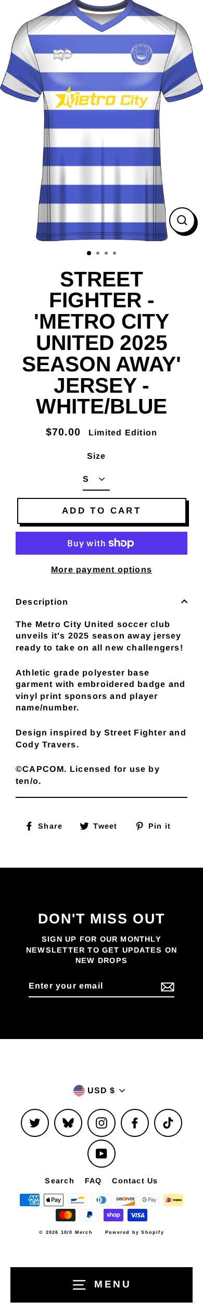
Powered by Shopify (134, 1232)
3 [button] (107, 254)
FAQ (93, 1181)
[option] (101, 120)
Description (42, 601)
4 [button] (115, 254)
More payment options (101, 569)
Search (59, 1181)
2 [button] (99, 254)
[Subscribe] (166, 986)
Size (96, 455)
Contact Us (135, 1181)
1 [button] (89, 253)
